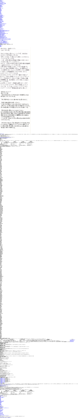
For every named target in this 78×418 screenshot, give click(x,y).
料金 (0, 411)
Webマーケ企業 (1, 21)
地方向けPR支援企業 (2, 25)
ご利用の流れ (1, 15)
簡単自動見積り (1, 407)
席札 (0, 8)
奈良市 (0, 46)
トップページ (1, 44)
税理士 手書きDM (2, 34)
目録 (0, 11)
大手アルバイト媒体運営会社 (3, 23)
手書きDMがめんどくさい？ (3, 36)
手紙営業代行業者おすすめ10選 (3, 37)
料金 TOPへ (1, 27)
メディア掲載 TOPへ (2, 40)
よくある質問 (1, 413)
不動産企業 (1, 26)
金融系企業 (1, 20)
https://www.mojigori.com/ (72, 339)
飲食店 (0, 18)
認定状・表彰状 (1, 401)
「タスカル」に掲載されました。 (3, 41)
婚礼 (0, 399)
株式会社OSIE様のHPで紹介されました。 (4, 42)
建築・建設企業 (1, 21)
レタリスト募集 (1, 414)
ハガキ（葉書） (1, 397)
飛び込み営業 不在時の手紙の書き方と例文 (4, 30)
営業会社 (1, 22)
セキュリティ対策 (2, 414)
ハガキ (0, 7)
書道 (0, 404)
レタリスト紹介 (1, 2)
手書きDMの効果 (2, 35)
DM (0, 398)
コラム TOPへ (1, 29)
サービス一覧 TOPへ (2, 4)
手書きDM (1, 6)
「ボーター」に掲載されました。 (3, 41)
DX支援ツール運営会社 (2, 24)
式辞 (0, 12)
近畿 (0, 45)
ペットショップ (1, 20)
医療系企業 (1, 19)
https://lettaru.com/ (71, 340)
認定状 (0, 9)
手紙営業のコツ (1, 32)
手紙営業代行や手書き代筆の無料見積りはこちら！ (5, 137)
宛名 (0, 396)
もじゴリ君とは (1, 1)
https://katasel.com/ (72, 341)
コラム (0, 412)
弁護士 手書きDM (2, 31)
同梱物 (0, 13)
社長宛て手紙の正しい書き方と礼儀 (4, 33)
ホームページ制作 (5, 417)
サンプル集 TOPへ (2, 28)
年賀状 (0, 5)
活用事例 (1, 16)
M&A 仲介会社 (1, 17)
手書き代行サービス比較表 (3, 3)
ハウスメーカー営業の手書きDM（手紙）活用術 (5, 39)
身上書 (0, 10)
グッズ (0, 14)
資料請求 (1, 0)
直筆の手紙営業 (1, 38)
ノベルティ (1, 405)
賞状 (0, 400)
